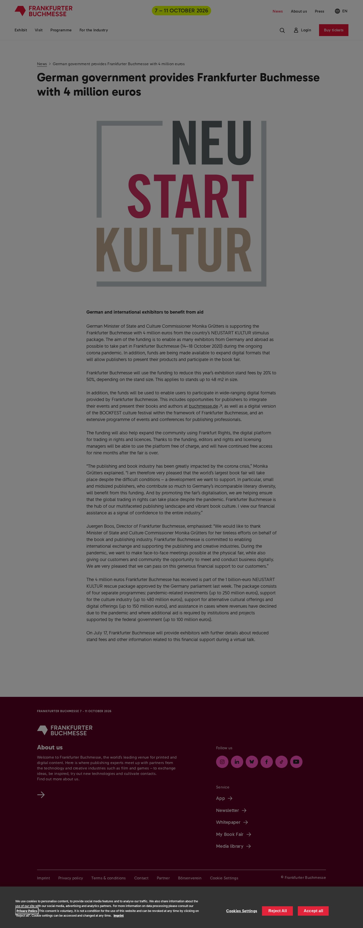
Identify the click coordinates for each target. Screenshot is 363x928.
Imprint (119, 915)
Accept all (313, 911)
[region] (181, 907)
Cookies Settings (241, 910)
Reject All (277, 911)
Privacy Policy (27, 911)
